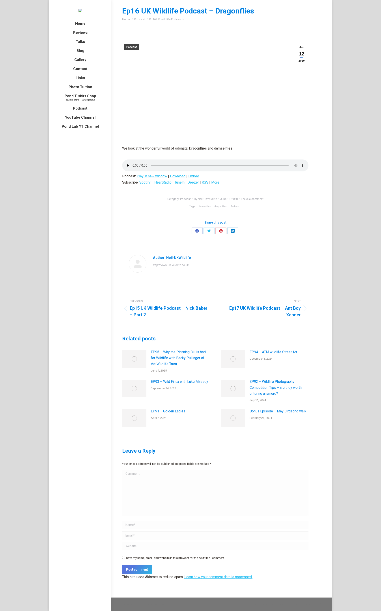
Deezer (193, 182)
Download (177, 176)
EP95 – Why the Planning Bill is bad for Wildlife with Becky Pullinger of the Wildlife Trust (178, 358)
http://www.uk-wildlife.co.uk (171, 265)
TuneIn (179, 182)
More (215, 182)
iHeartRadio (162, 182)
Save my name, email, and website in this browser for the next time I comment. (175, 558)
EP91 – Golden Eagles (168, 411)
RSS (205, 182)
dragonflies (220, 206)
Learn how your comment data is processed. (218, 577)
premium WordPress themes (168, 604)
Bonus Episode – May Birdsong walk (278, 411)
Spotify (145, 182)
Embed (193, 176)
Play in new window (152, 176)
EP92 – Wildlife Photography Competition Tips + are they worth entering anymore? (276, 388)
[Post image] (134, 359)
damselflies (205, 206)
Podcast (131, 47)
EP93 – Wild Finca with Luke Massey (179, 382)
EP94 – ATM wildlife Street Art (273, 352)
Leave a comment (252, 199)
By (205, 199)
